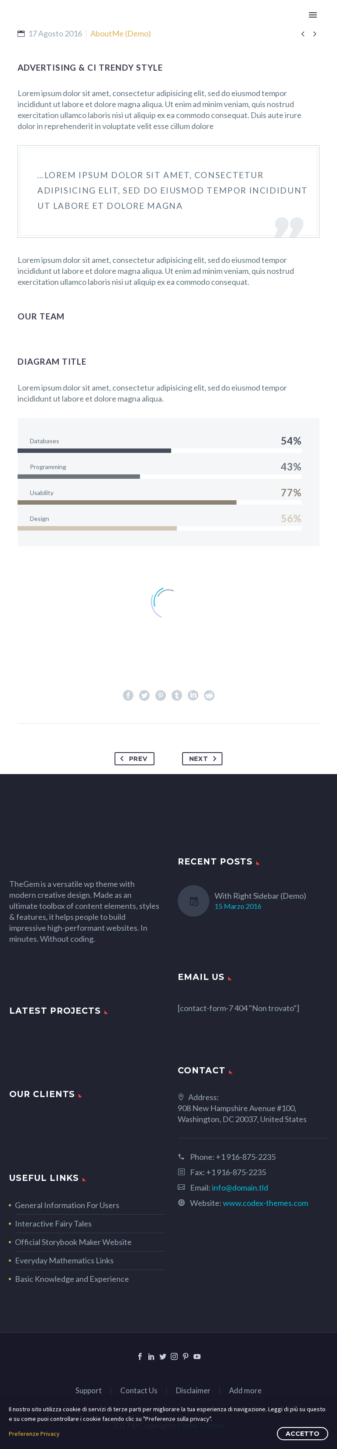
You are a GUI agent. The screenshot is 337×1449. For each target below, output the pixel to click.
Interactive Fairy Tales (53, 1223)
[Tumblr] (177, 695)
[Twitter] (144, 695)
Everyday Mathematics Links (64, 1260)
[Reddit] (209, 695)
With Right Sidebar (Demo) (260, 895)
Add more (245, 1391)
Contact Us (139, 1391)
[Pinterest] (160, 695)
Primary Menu (313, 15)
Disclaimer (193, 1391)
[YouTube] (197, 1356)
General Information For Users (67, 1205)
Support (88, 1391)
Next (198, 759)
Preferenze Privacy (34, 1434)
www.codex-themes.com (265, 1203)
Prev (138, 759)
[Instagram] (174, 1356)
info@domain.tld (240, 1187)
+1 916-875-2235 (246, 1157)
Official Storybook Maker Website (73, 1242)
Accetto (302, 1434)
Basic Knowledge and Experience (72, 1279)
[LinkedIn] (193, 695)
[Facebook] (128, 695)
